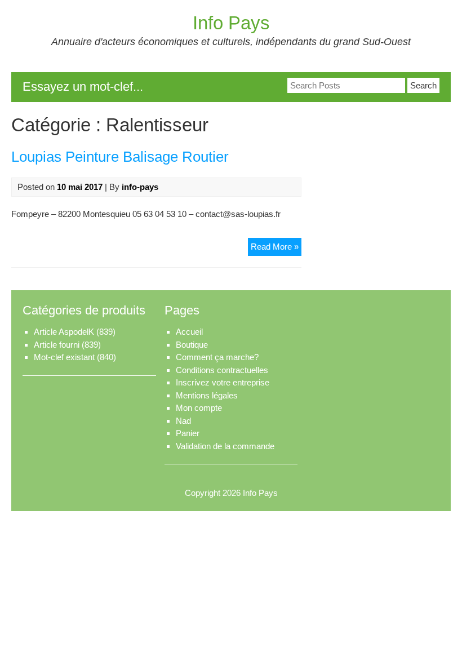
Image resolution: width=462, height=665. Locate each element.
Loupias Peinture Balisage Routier (120, 156)
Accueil (189, 331)
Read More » (276, 248)
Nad (183, 420)
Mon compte (199, 408)
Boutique (192, 344)
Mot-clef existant (64, 357)
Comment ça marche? (217, 357)
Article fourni (56, 344)
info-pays (140, 187)
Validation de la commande (225, 446)
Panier (187, 433)
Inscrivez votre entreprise (222, 382)
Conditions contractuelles (222, 370)
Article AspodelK (64, 331)
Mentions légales (207, 395)
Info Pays (231, 22)
